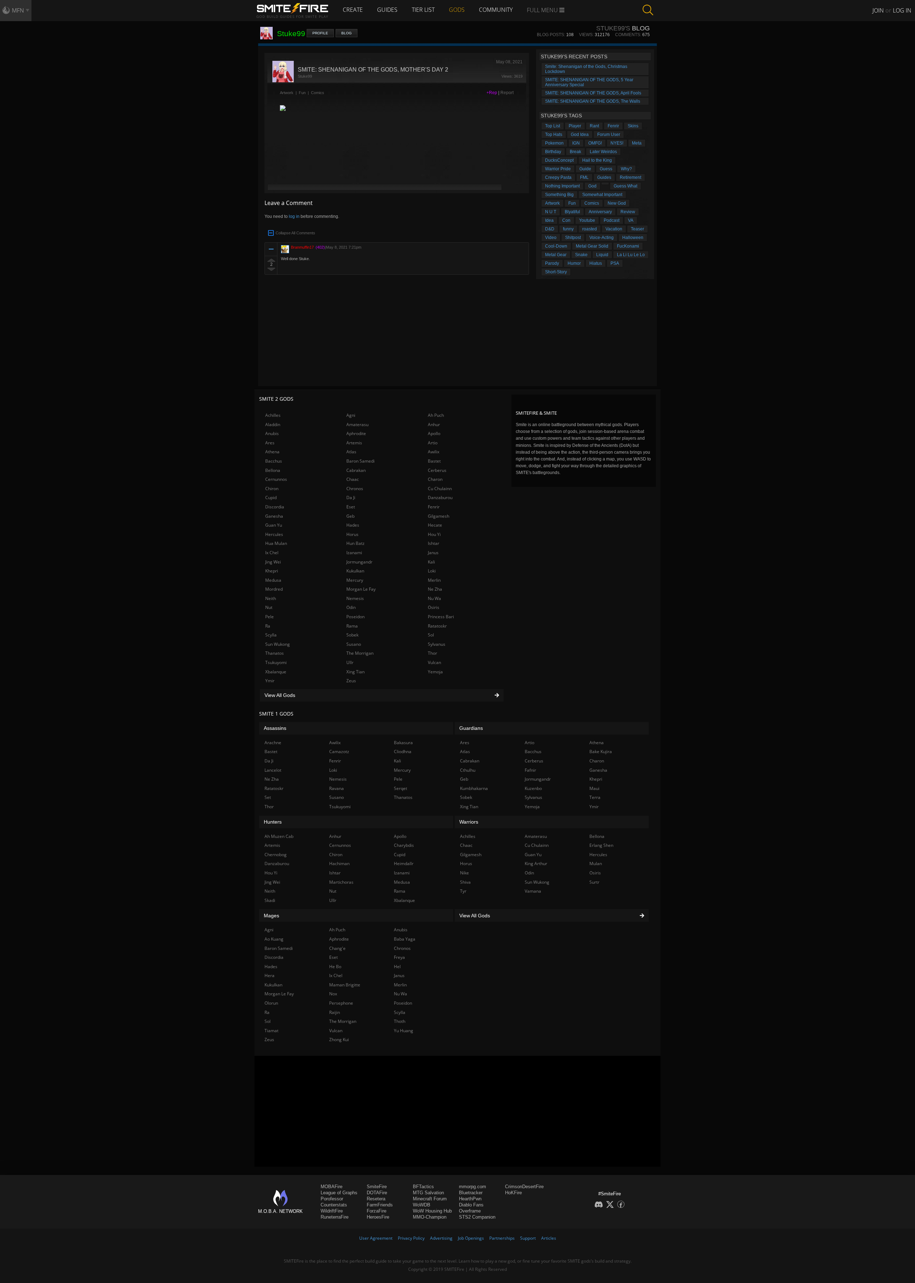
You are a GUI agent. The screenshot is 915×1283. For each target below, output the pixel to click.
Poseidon (355, 617)
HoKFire (513, 1192)
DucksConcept (559, 160)
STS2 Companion (477, 1217)
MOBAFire (331, 1186)
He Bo (335, 967)
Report (507, 92)
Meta (637, 143)
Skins (633, 125)
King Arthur (536, 863)
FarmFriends (380, 1205)
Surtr (594, 882)
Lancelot (272, 770)
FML (584, 177)
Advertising (441, 1238)
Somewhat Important (602, 194)
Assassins (275, 728)
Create (353, 10)
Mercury (354, 580)
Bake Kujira (600, 751)
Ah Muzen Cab (278, 836)
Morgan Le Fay (361, 589)
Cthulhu (467, 770)
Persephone (341, 1003)
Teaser (637, 228)
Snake (581, 254)
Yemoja (435, 672)
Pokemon (554, 143)
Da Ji (350, 497)
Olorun (271, 1003)
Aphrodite (356, 433)
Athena (272, 452)
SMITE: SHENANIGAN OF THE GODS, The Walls (592, 101)
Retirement (630, 177)
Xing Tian (355, 672)
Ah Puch (436, 415)
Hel (397, 967)
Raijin (334, 1012)
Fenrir (613, 125)
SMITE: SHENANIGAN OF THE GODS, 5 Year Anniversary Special (589, 82)
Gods (457, 10)
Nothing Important (562, 186)
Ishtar (433, 543)
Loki (432, 571)
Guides (387, 10)
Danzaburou (440, 497)
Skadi (269, 900)
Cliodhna (402, 751)
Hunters (273, 822)
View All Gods (279, 695)
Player (575, 125)
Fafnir (530, 770)
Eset (350, 507)
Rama (352, 626)
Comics (317, 93)
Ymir (269, 681)
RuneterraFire (334, 1217)
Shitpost (573, 237)
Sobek (352, 635)
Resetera (376, 1198)
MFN (18, 10)
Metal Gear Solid (592, 246)
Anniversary (600, 211)
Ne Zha (435, 589)
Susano (353, 644)
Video (551, 237)
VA (630, 220)
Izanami (354, 553)
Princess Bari (441, 617)
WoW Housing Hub (432, 1211)
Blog (346, 33)
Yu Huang (403, 1031)
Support (528, 1238)
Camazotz (339, 751)
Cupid (271, 497)
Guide (585, 168)
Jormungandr (359, 562)
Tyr (463, 891)
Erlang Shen (601, 845)
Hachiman (339, 863)
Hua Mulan (276, 543)
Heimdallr (404, 863)
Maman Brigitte (344, 985)
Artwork (286, 93)
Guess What (625, 186)
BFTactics (423, 1186)
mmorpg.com (472, 1186)
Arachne (272, 743)
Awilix (433, 452)
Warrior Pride (558, 168)
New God (617, 203)
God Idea (580, 134)
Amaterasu (357, 424)
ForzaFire (376, 1211)
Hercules (274, 534)
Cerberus (437, 470)
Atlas (351, 452)
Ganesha (274, 516)
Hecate (435, 525)
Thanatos (274, 653)
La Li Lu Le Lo (631, 254)
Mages (271, 915)
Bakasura (403, 743)
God (592, 186)
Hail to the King (597, 160)
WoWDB (421, 1205)
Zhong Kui (339, 1039)
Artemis (354, 443)
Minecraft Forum (430, 1198)
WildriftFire (332, 1211)
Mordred (274, 589)
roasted (589, 228)
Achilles (273, 415)
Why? (626, 168)
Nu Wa (434, 598)
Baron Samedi (360, 461)
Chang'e (337, 948)
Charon (435, 479)
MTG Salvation (428, 1192)
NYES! (616, 143)
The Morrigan (360, 653)
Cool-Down (556, 246)
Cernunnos (276, 479)
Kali (431, 562)
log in (294, 216)
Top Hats (553, 134)
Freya (399, 957)
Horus (352, 534)
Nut (268, 607)
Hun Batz (355, 543)
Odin (351, 607)
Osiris (433, 607)
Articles (548, 1238)
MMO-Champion (429, 1217)
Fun (302, 93)
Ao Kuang (273, 939)
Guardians (471, 728)
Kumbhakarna (474, 788)
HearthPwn (470, 1198)
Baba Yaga (404, 939)
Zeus (351, 681)
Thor (432, 653)
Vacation (613, 228)
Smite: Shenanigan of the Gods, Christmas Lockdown (586, 69)
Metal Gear (556, 254)
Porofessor (332, 1198)
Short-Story (556, 271)
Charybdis (404, 845)
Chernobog (275, 855)
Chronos (354, 489)
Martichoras (341, 882)
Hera (269, 975)
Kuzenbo (533, 788)
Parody (552, 263)
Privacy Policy (411, 1238)
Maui (594, 788)
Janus (433, 553)
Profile (320, 33)
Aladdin (272, 424)
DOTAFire (377, 1192)
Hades (352, 525)
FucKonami (628, 246)
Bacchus (273, 461)
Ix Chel (271, 553)
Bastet (434, 461)
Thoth (399, 1021)
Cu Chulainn (440, 489)
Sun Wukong (277, 644)
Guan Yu (273, 525)
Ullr (349, 662)
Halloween (632, 237)
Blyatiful (572, 211)
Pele (269, 617)
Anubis (272, 433)
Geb (350, 516)
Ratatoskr (437, 626)
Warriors (468, 822)
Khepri (271, 571)
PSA (614, 263)
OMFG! (595, 143)
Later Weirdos (603, 151)
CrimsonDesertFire (524, 1186)
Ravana (336, 788)
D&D (549, 228)
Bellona (272, 470)
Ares (269, 443)
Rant (594, 125)
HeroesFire (378, 1217)
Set (267, 797)
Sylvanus (436, 644)
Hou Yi (434, 534)
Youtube (587, 220)
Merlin (434, 580)
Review (627, 211)
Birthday (553, 151)
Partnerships (502, 1238)
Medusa (273, 580)
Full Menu (543, 10)
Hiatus (595, 263)
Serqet (400, 788)
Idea (549, 220)
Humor (574, 263)
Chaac (352, 479)
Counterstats (334, 1205)
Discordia (274, 507)
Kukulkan (355, 571)
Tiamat (271, 1031)
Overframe (470, 1211)
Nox (333, 994)
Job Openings (471, 1238)
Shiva (465, 882)
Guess (606, 168)
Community (496, 10)
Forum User (608, 134)
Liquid (602, 254)
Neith (270, 598)
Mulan (595, 863)
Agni (350, 415)
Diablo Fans (471, 1205)
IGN (576, 143)
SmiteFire (377, 1186)
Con (566, 220)
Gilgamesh (438, 516)
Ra (267, 626)
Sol (431, 635)
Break (575, 151)
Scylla (271, 635)
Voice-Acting (601, 237)
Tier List (423, 10)
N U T (550, 211)
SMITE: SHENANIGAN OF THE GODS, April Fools (593, 93)
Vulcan (434, 662)
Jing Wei (273, 562)
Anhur (434, 424)
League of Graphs (339, 1192)
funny (568, 228)
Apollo (434, 433)
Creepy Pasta (558, 177)
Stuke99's (613, 28)
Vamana (533, 891)
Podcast (611, 220)
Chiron (271, 489)
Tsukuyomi (276, 662)
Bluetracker (471, 1192)
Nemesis (355, 598)
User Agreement (375, 1238)
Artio (432, 443)
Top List (552, 125)
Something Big (559, 194)
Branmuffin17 (302, 247)
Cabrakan (356, 470)
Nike (464, 873)
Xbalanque (275, 672)
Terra (594, 797)
